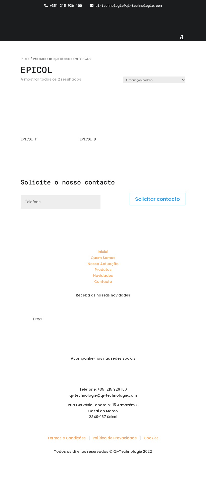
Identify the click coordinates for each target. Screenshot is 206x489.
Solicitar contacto (157, 199)
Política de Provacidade (115, 437)
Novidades (103, 275)
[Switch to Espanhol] (199, 13)
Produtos (103, 269)
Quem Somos (103, 257)
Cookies (151, 437)
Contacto (103, 281)
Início (25, 58)
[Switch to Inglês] (189, 13)
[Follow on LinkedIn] (93, 373)
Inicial (103, 251)
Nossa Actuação (103, 263)
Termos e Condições (66, 437)
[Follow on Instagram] (113, 373)
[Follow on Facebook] (103, 373)
